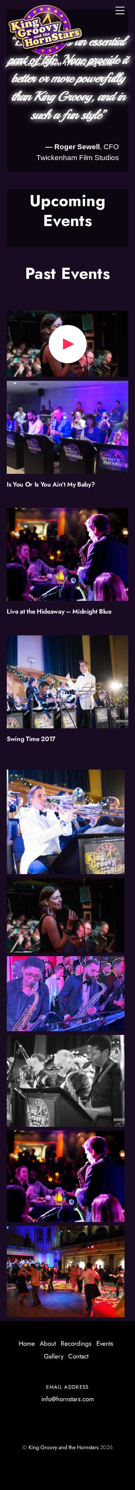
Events (104, 1343)
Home (27, 1343)
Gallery (53, 1356)
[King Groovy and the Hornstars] (46, 51)
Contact (78, 1356)
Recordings (76, 1343)
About (48, 1343)
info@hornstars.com (67, 1398)
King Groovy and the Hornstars (63, 1447)
